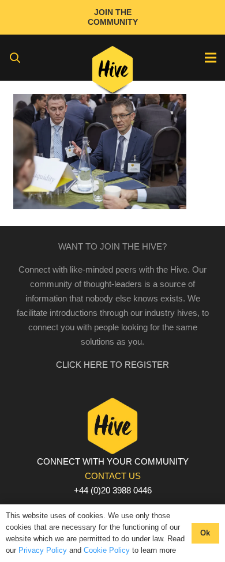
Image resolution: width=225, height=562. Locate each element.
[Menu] (210, 57)
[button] (15, 58)
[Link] (113, 72)
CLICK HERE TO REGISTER (112, 364)
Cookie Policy (107, 550)
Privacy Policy (42, 550)
